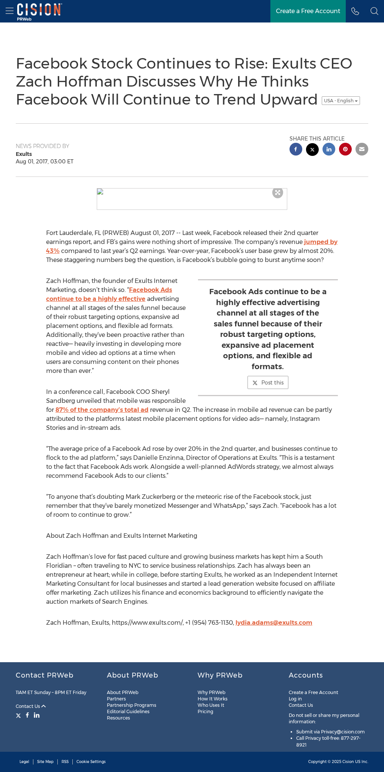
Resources (118, 718)
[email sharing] (362, 150)
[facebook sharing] (296, 150)
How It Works (213, 699)
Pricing (205, 711)
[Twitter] (19, 715)
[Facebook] (27, 715)
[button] (374, 11)
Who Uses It (211, 705)
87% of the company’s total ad (102, 409)
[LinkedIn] (37, 715)
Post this (272, 382)
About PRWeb (122, 692)
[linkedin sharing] (328, 150)
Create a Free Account (313, 692)
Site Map (45, 761)
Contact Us (28, 706)
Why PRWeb (211, 692)
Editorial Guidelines (128, 711)
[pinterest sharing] (345, 150)
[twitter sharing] (312, 150)
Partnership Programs (131, 705)
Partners (116, 699)
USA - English (339, 100)
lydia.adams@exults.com (274, 622)
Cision (348, 761)
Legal (24, 761)
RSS (65, 761)
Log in (295, 699)
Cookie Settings (91, 761)
